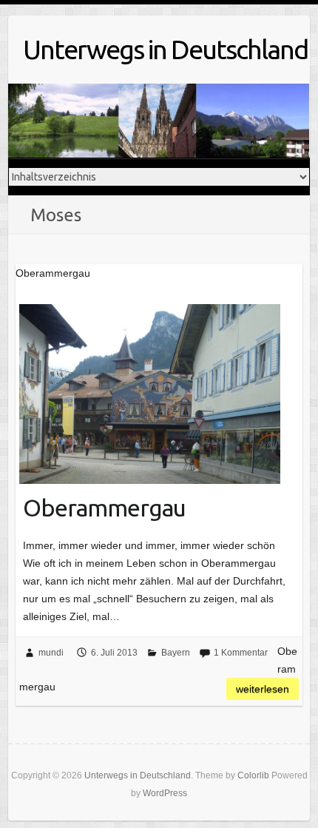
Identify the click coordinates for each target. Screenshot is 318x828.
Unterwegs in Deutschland (165, 49)
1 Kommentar (241, 652)
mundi (51, 652)
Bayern (175, 652)
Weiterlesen (262, 689)
